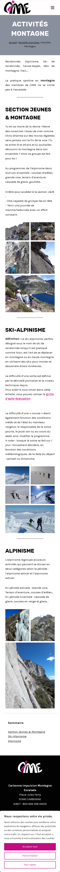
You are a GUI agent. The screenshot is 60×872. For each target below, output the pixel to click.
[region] (30, 841)
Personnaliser (30, 855)
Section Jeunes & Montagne (26, 731)
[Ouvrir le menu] (52, 8)
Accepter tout (30, 846)
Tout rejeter (30, 864)
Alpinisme (14, 741)
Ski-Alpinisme (17, 736)
